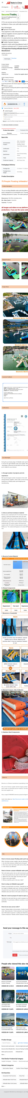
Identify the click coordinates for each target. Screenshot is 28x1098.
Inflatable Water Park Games (10, 1083)
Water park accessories (7, 1051)
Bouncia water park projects (8, 1046)
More (3, 1086)
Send (15, 955)
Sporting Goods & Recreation (12, 11)
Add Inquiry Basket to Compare (10, 125)
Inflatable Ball (19, 1051)
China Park (21, 1076)
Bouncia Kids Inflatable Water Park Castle (9, 1049)
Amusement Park (23, 11)
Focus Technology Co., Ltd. (19, 1091)
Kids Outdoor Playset (8, 1068)
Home (3, 11)
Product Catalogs (23, 1043)
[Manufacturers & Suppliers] (14, 2)
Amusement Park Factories (9, 1076)
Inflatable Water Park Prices (9, 1079)
